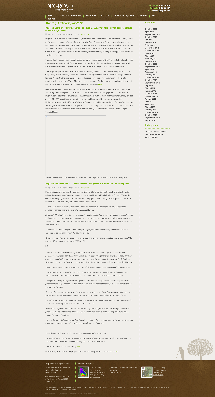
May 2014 (149, 53)
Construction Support (154, 134)
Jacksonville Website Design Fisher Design (83, 394)
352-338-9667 (50, 381)
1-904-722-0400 (164, 5)
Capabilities (91, 15)
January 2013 (150, 75)
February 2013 (151, 72)
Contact (51, 19)
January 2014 (150, 61)
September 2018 (152, 34)
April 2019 (149, 31)
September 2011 (152, 96)
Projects (143, 15)
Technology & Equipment (124, 15)
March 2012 (150, 88)
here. (78, 346)
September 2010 (152, 118)
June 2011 (149, 101)
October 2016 (151, 37)
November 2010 (152, 112)
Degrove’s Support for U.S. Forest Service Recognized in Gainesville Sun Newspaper (87, 183)
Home (50, 15)
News (154, 15)
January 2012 (150, 91)
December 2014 (152, 48)
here (100, 84)
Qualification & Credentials (69, 15)
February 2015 (151, 45)
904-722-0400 (50, 372)
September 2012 (152, 83)
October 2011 (151, 93)
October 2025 (151, 29)
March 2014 (150, 56)
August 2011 (150, 99)
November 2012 (152, 77)
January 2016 (150, 42)
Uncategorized (84, 34)
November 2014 (152, 50)
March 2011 (150, 107)
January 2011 (150, 109)
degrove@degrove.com (161, 10)
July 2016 (149, 40)
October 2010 (151, 115)
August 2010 (150, 120)
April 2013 (149, 69)
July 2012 (149, 85)
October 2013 (151, 64)
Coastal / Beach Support (156, 131)
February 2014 (151, 58)
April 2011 (149, 104)
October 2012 (151, 80)
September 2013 (152, 66)
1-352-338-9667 (164, 8)
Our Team (105, 15)
